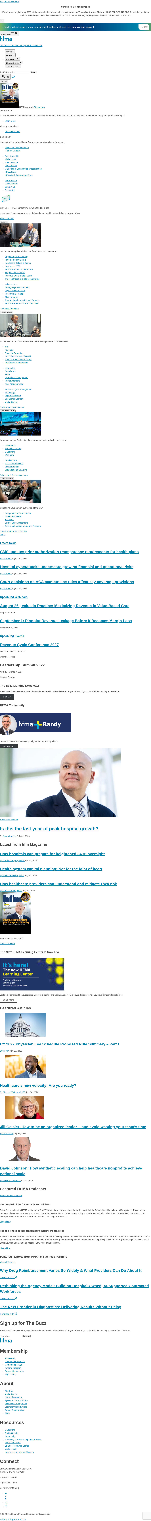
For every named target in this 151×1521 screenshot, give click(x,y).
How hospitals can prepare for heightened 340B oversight (52, 854)
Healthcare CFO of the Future (19, 269)
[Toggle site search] (5, 77)
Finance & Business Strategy (18, 359)
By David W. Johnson (10, 1180)
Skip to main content (9, 1)
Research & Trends (14, 294)
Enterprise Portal (13, 1442)
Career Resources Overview (13, 531)
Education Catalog (13, 448)
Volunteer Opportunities (16, 1407)
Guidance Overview (9, 309)
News (7, 374)
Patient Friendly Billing (15, 260)
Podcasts (9, 350)
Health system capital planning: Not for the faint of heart (51, 869)
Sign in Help (10, 1374)
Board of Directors (13, 1397)
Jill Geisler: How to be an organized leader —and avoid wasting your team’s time (73, 1127)
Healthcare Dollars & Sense (18, 263)
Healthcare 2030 (12, 266)
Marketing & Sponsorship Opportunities (23, 169)
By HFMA (5, 1051)
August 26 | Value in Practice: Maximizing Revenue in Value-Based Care (64, 606)
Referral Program (13, 1368)
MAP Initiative (11, 162)
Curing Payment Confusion (17, 287)
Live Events (10, 445)
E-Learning (10, 190)
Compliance (10, 371)
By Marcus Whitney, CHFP (13, 1092)
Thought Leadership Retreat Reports (22, 300)
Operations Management (16, 377)
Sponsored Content (14, 399)
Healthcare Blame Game (16, 363)
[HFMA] (6, 40)
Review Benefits (12, 131)
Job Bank (9, 519)
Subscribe (26, 1336)
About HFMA (11, 180)
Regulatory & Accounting (16, 256)
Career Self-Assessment (16, 523)
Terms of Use (19, 1519)
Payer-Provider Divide (15, 290)
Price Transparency (14, 384)
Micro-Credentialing (14, 463)
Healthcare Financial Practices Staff (21, 303)
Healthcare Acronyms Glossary (19, 1452)
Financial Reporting (14, 353)
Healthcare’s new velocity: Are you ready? (38, 1085)
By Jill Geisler (6, 1133)
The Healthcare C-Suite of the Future (22, 279)
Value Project (11, 284)
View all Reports (7, 1262)
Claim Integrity (11, 297)
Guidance (9, 55)
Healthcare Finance (9, 819)
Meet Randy (9, 746)
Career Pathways (13, 516)
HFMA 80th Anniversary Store (19, 175)
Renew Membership (14, 1371)
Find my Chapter (12, 151)
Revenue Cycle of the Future (18, 276)
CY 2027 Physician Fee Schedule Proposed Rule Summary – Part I (59, 1044)
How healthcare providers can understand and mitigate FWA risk (58, 884)
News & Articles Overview (12, 407)
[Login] (13, 78)
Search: (4, 72)
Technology (10, 392)
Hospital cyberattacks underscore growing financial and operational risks (66, 567)
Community (10, 1436)
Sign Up (7, 697)
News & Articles (11, 59)
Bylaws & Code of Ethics (16, 1400)
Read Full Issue (7, 943)
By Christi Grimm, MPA (11, 890)
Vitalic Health (11, 159)
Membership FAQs (13, 1365)
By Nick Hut (6, 558)
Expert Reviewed (13, 396)
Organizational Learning (16, 470)
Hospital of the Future (15, 272)
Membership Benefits (15, 1361)
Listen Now (5, 1222)
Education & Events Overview (14, 475)
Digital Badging (12, 467)
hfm (6, 347)
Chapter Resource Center (17, 1446)
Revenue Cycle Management (18, 389)
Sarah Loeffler (9, 836)
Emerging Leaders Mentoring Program (23, 526)
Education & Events (12, 63)
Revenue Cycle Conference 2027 (29, 645)
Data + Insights (12, 156)
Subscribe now (7, 218)
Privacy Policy (6, 1519)
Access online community (17, 147)
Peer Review (11, 165)
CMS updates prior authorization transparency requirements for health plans (69, 552)
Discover (9, 52)
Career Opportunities (14, 1410)
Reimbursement (12, 381)
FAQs (7, 1413)
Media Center (11, 184)
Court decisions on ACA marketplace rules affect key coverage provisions (67, 582)
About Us (9, 1391)
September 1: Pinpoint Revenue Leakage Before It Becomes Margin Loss (66, 621)
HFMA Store (10, 172)
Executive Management (16, 1403)
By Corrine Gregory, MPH (12, 860)
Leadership (10, 368)
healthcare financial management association (21, 45)
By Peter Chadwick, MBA (12, 875)
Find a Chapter (12, 1433)
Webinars (9, 455)
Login (2, 534)
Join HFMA (10, 1358)
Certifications (11, 460)
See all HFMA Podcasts (11, 1195)
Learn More (10, 121)
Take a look (39, 107)
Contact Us (10, 187)
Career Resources (12, 67)
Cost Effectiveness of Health (18, 356)
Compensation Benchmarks (18, 513)
